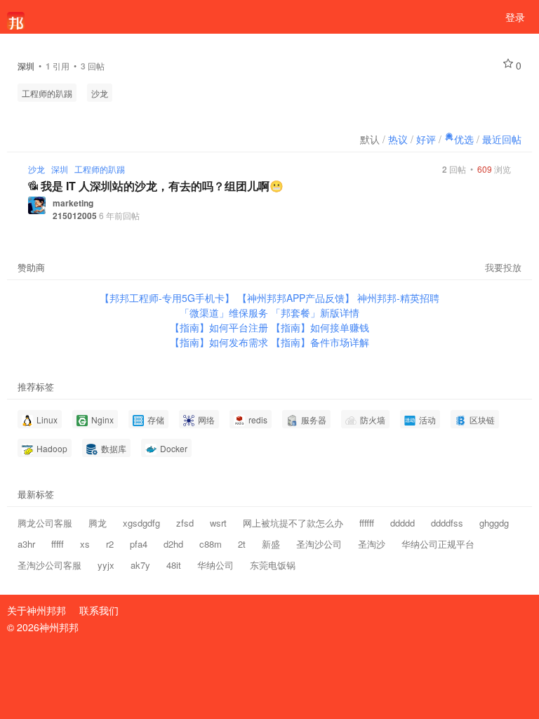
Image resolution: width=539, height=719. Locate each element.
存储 (154, 420)
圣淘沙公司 (319, 543)
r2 (110, 543)
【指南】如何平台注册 (220, 327)
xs (85, 543)
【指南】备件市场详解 (320, 342)
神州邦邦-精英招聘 (398, 298)
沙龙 (99, 93)
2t (242, 543)
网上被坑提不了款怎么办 (293, 522)
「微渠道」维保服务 (225, 312)
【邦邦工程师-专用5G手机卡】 (168, 298)
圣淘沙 (371, 543)
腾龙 (97, 522)
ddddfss (447, 522)
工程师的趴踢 (47, 93)
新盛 (271, 543)
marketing (73, 203)
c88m (210, 543)
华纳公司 (215, 565)
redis (256, 420)
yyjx (106, 565)
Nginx (101, 420)
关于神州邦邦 (36, 610)
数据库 (112, 448)
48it (173, 565)
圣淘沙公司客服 (49, 565)
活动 (426, 420)
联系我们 (99, 610)
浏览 (494, 169)
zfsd (185, 522)
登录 (515, 17)
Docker (172, 448)
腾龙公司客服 (45, 522)
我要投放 (503, 267)
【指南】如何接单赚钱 (320, 327)
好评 (426, 139)
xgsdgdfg (141, 522)
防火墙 (371, 420)
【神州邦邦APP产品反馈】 (297, 298)
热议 (398, 139)
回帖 (454, 169)
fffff (57, 543)
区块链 (481, 420)
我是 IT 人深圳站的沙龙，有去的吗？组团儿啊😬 (162, 186)
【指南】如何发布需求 (220, 342)
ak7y (140, 565)
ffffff (366, 522)
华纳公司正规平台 (437, 543)
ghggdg (494, 522)
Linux (46, 420)
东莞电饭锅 (272, 565)
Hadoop (50, 448)
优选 (464, 139)
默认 (370, 139)
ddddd (402, 522)
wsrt (218, 522)
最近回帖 (501, 139)
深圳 (59, 169)
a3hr (26, 543)
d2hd (173, 543)
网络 (205, 420)
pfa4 (138, 543)
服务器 (312, 420)
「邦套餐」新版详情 (315, 312)
